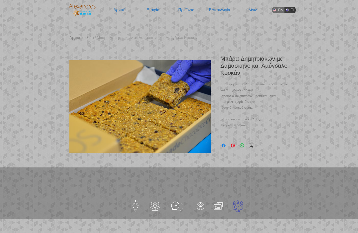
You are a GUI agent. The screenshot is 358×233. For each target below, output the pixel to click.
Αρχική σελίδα (81, 37)
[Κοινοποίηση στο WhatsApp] (242, 145)
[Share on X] (251, 145)
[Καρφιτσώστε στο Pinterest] (233, 145)
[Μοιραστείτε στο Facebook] (223, 145)
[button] (153, 10)
